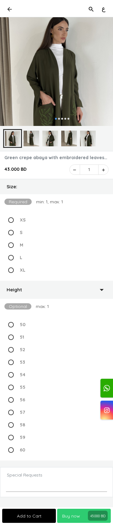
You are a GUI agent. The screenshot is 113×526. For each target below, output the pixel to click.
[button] (56, 186)
